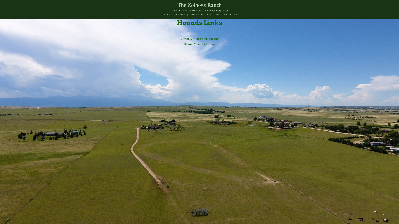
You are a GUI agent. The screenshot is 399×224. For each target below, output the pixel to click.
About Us (166, 14)
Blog (209, 14)
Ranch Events (197, 14)
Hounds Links (230, 14)
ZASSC (217, 14)
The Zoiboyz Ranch (199, 5)
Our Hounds (179, 14)
